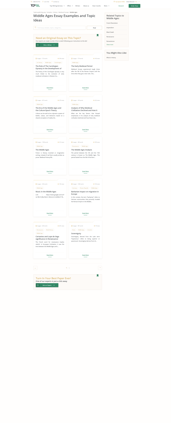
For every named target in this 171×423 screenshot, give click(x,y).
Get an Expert (47, 285)
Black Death (110, 32)
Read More (50, 87)
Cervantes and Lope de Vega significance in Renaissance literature (47, 237)
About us (86, 6)
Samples (49, 12)
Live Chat (46, 1)
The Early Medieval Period (81, 66)
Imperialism (110, 27)
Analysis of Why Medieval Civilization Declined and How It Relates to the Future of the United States (84, 109)
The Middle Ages (42, 150)
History (55, 12)
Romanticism (111, 41)
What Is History (111, 57)
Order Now (134, 6)
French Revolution (112, 23)
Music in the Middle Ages (46, 191)
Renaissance (110, 37)
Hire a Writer (47, 45)
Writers (77, 6)
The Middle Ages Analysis (81, 150)
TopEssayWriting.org (39, 12)
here (136, 1)
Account (121, 6)
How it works (96, 6)
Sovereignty (76, 233)
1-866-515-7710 (36, 1)
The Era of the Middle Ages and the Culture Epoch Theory (48, 109)
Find (94, 28)
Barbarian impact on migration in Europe (85, 192)
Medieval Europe (64, 12)
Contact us (56, 1)
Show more (110, 44)
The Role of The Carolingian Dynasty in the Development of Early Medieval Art (48, 67)
